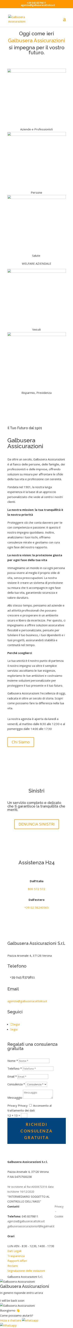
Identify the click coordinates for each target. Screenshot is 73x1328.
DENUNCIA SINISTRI (36, 824)
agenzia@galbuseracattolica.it (27, 1001)
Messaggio (14, 1097)
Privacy (12, 1105)
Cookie (59, 1216)
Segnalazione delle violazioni (26, 1271)
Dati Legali (14, 1251)
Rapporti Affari (17, 1261)
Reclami (12, 1266)
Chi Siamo (21, 742)
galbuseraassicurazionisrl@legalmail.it (31, 1226)
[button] (19, 1320)
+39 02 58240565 (36, 907)
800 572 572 (36, 889)
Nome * (12, 1061)
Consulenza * (16, 1084)
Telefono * (14, 1068)
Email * (12, 1076)
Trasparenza (16, 1256)
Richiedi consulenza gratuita (36, 1131)
